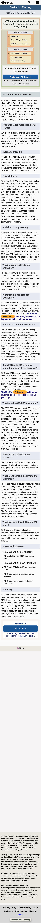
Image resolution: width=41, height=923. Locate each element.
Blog (20, 915)
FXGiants (25, 77)
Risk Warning (21, 911)
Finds (20, 648)
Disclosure (8, 911)
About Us (33, 911)
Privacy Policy (9, 908)
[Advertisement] (20, 741)
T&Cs (35, 908)
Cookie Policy (25, 908)
